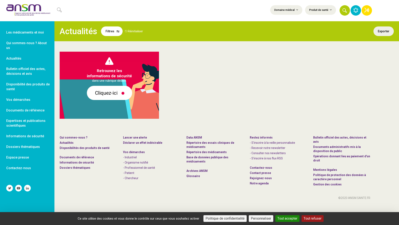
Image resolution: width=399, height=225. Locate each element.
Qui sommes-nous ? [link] (73, 137)
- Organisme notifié (135, 162)
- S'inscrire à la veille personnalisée (272, 142)
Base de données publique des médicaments (207, 159)
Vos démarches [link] (18, 100)
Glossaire (193, 176)
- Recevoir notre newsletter (267, 148)
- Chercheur (130, 178)
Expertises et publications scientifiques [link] (26, 123)
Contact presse (260, 173)
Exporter (383, 31)
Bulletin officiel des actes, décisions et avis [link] (26, 71)
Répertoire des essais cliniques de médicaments (210, 145)
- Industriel (130, 157)
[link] (27, 10)
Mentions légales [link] (325, 169)
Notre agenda (259, 183)
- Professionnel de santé (139, 167)
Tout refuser (312, 218)
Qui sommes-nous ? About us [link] (26, 45)
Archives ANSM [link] (197, 170)
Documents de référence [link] (25, 110)
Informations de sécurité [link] (25, 136)
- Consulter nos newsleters (268, 153)
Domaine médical (284, 10)
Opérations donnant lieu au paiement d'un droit (341, 158)
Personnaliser (261, 218)
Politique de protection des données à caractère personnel (339, 177)
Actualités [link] (13, 58)
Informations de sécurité (77, 162)
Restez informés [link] (261, 137)
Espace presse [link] (17, 157)
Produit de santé (319, 10)
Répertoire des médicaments (206, 152)
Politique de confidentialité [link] (225, 218)
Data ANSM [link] (194, 137)
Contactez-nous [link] (18, 168)
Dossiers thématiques (75, 167)
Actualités (67, 142)
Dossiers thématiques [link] (23, 147)
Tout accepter (287, 218)
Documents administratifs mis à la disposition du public (337, 149)
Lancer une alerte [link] (135, 137)
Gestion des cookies (327, 184)
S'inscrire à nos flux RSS (267, 158)
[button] (345, 10)
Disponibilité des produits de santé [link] (28, 86)
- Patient (128, 173)
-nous (261, 178)
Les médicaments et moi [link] (25, 32)
